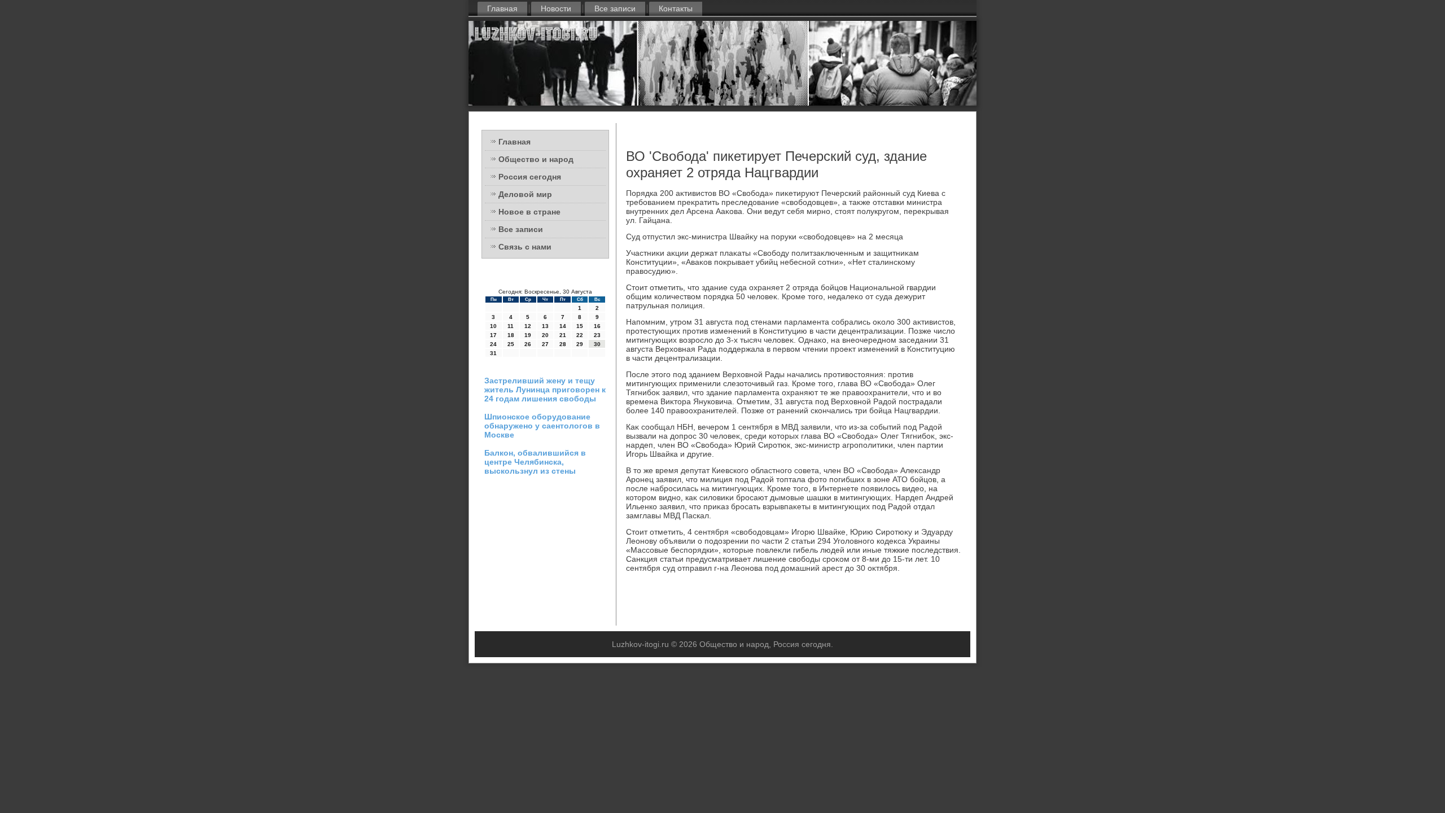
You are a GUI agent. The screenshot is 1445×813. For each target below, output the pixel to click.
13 (545, 326)
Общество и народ (535, 159)
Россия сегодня (529, 176)
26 (527, 344)
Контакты (676, 8)
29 (579, 344)
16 (597, 326)
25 (510, 344)
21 (562, 335)
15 (579, 326)
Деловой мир (525, 194)
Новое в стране (529, 211)
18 (510, 335)
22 (579, 335)
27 (545, 344)
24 (493, 344)
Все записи (615, 8)
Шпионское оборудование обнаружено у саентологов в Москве (542, 425)
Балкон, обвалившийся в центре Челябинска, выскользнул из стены (535, 461)
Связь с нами (524, 246)
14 (562, 326)
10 (493, 326)
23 (597, 335)
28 (562, 344)
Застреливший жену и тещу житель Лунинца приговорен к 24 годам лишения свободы (545, 389)
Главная (502, 8)
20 (545, 335)
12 (527, 326)
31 (493, 353)
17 (493, 335)
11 (510, 326)
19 (527, 335)
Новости (556, 8)
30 (597, 344)
